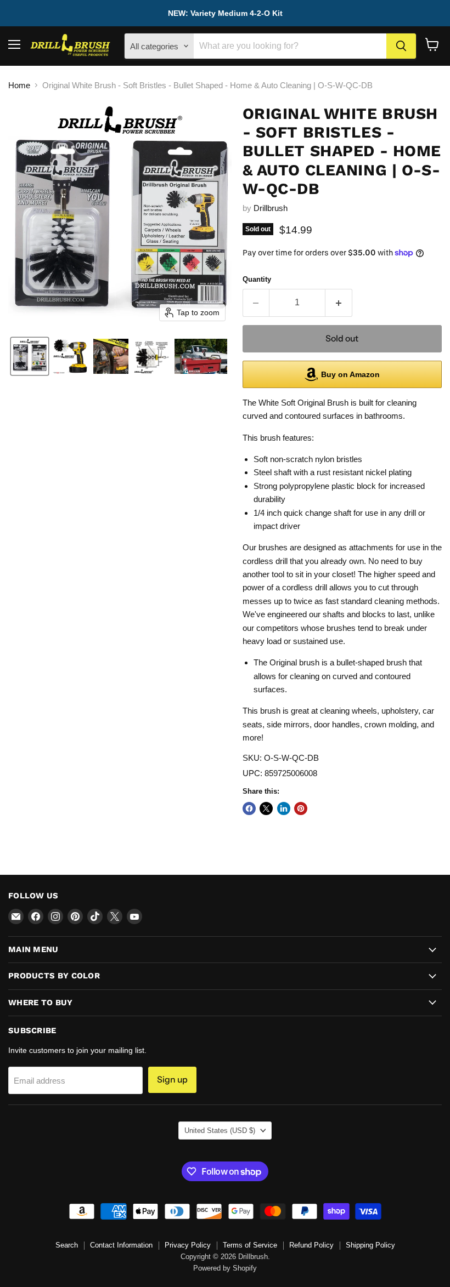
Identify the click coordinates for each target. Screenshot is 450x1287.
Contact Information (121, 1245)
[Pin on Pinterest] (300, 808)
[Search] (401, 46)
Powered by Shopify (225, 1268)
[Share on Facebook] (249, 808)
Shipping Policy (370, 1245)
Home (19, 85)
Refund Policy (311, 1245)
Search (66, 1245)
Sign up (172, 1079)
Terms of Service (250, 1245)
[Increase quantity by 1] (338, 302)
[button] (29, 356)
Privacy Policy (188, 1245)
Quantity (257, 279)
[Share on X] (266, 808)
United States (219, 1130)
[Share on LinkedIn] (283, 808)
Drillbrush (271, 208)
